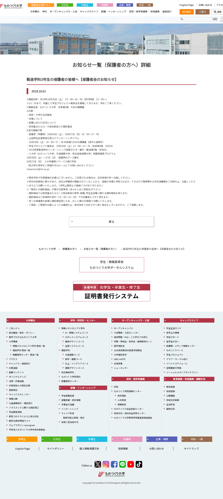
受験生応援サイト (41, 5)
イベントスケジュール (176, 363)
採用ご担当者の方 (69, 422)
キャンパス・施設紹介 (19, 363)
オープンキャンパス (123, 328)
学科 (44, 11)
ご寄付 (202, 11)
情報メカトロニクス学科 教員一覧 (29, 345)
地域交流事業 (172, 400)
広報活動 (13, 367)
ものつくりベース (174, 350)
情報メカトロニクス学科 (73, 328)
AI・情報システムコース (76, 332)
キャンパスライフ (89, 11)
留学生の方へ (172, 341)
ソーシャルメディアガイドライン (182, 372)
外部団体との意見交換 (19, 385)
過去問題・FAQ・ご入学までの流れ (131, 337)
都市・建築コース (73, 359)
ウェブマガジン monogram (22, 425)
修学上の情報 (172, 332)
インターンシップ (69, 408)
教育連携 (170, 386)
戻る (111, 221)
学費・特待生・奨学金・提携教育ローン (133, 341)
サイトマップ (191, 448)
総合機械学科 (67, 372)
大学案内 (34, 11)
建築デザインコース (74, 367)
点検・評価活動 (16, 381)
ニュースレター (121, 367)
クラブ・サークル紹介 (177, 359)
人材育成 (122, 400)
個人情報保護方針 (89, 448)
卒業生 (84, 5)
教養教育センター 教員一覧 (26, 354)
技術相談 (122, 395)
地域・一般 (145, 5)
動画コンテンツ (16, 372)
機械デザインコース (74, 341)
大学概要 (13, 341)
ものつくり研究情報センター (128, 391)
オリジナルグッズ (17, 376)
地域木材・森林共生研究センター (130, 413)
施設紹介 (167, 11)
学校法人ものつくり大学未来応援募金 (27, 429)
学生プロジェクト (174, 354)
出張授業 (118, 363)
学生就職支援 (67, 395)
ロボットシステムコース (76, 337)
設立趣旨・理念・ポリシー (21, 332)
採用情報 (123, 448)
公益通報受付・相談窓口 (20, 403)
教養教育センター (69, 381)
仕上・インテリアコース (76, 363)
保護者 (105, 5)
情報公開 (13, 398)
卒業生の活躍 (67, 404)
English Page (187, 5)
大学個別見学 (120, 354)
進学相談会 (119, 345)
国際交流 (170, 408)
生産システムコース (74, 345)
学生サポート (172, 337)
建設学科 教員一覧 (21, 350)
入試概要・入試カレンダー (126, 332)
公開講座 (170, 395)
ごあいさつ (14, 328)
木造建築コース (72, 354)
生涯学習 (170, 404)
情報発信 (122, 404)
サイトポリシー (55, 448)
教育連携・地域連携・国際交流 (189, 379)
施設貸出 (13, 389)
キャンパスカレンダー (19, 394)
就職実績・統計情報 (70, 400)
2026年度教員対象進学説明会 (128, 350)
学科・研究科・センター (83, 320)
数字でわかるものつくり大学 (23, 337)
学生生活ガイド (173, 328)
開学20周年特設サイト (19, 420)
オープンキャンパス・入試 (63, 11)
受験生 (22, 439)
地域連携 (154, 11)
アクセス (13, 359)
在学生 (65, 5)
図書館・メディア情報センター (181, 345)
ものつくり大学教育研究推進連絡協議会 (133, 417)
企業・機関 (125, 5)
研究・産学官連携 (138, 11)
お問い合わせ (205, 5)
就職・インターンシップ (113, 11)
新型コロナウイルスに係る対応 (24, 416)
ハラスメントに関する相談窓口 (24, 407)
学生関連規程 (15, 411)
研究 (116, 386)
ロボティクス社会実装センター (128, 408)
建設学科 (65, 350)
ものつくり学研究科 (70, 376)
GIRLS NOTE (120, 359)
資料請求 (186, 11)
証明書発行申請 (173, 367)
